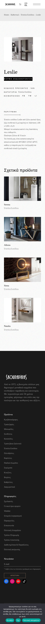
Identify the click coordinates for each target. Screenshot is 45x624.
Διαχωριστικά (9, 487)
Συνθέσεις (8, 434)
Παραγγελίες (9, 521)
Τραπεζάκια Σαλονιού (12, 444)
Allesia (7, 245)
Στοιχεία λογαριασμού (13, 516)
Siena (6, 285)
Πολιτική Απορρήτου (12, 530)
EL (26, 5)
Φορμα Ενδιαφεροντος (18, 79)
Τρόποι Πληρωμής (11, 535)
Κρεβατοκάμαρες (11, 420)
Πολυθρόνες (9, 453)
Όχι (18, 620)
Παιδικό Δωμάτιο (11, 463)
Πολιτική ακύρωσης (12, 549)
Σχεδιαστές (8, 501)
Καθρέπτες (8, 482)
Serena (7, 204)
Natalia (7, 326)
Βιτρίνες (7, 477)
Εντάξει (10, 620)
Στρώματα (8, 468)
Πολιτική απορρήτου (31, 620)
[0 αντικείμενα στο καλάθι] (20, 4)
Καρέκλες (8, 458)
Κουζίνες (7, 472)
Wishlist (7, 511)
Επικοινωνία (9, 525)
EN (26, 3)
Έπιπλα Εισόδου (25, 92)
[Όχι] (42, 613)
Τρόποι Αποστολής (11, 540)
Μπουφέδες (8, 429)
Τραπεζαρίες (9, 424)
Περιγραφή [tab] (10, 112)
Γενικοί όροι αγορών (12, 506)
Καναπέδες (8, 439)
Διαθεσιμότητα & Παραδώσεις (16, 545)
